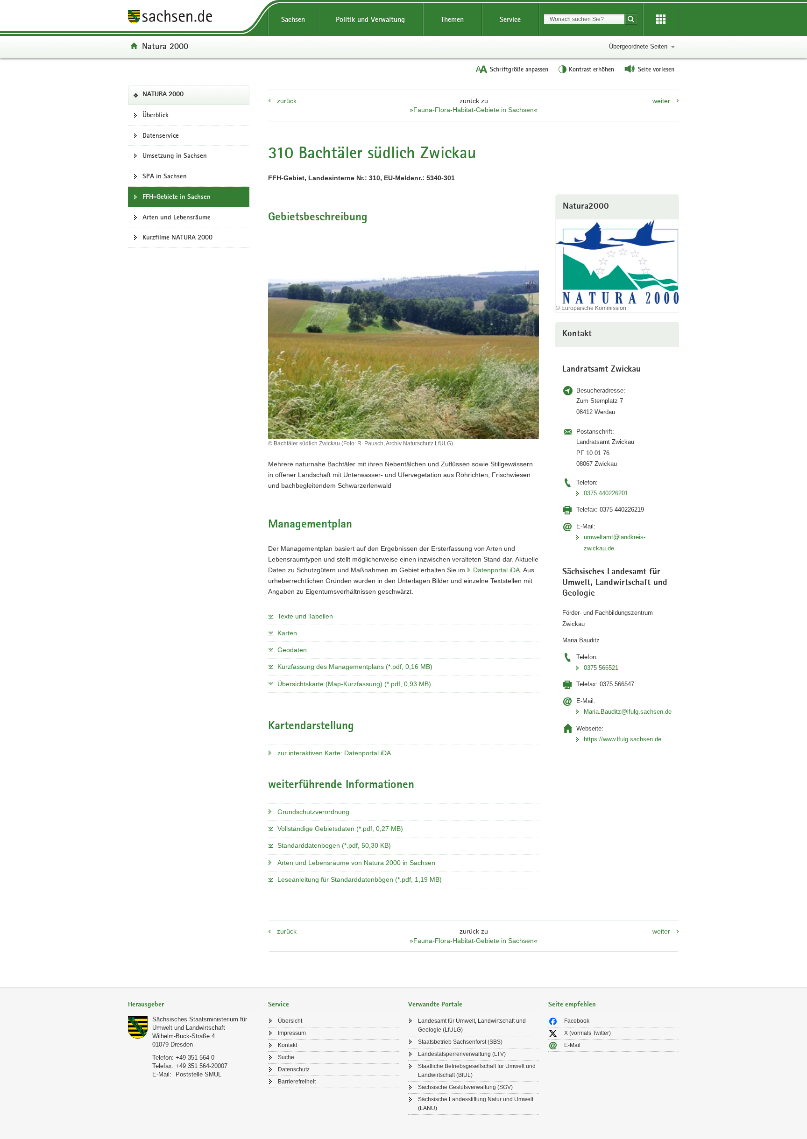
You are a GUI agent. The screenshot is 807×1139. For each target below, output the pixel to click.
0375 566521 (601, 667)
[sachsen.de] (193, 18)
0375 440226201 (606, 493)
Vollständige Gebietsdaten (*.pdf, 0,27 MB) (340, 828)
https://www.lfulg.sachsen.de (622, 739)
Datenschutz (294, 1069)
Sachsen (293, 19)
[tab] (193, 1005)
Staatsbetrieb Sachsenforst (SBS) (460, 1042)
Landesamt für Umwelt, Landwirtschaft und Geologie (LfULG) (472, 1025)
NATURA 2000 (177, 98)
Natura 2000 (165, 45)
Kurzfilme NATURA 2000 (177, 237)
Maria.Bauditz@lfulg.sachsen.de (628, 711)
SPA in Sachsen (164, 176)
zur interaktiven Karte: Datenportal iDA (334, 753)
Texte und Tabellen (305, 616)
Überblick (155, 115)
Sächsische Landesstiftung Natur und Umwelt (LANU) (475, 1103)
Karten (287, 633)
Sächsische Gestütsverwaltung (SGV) (465, 1087)
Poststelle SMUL (198, 1074)
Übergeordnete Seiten (638, 46)
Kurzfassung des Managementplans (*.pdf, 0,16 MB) (354, 666)
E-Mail (572, 1045)
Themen (452, 19)
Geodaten (292, 650)
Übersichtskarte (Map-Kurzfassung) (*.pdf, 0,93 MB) (354, 684)
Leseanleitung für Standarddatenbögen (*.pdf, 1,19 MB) (359, 879)
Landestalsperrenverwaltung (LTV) (462, 1054)
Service (510, 19)
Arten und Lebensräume (176, 217)
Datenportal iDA (496, 570)
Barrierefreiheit (297, 1081)
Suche (286, 1057)
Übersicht (290, 1021)
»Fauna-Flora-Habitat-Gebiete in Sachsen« (474, 109)
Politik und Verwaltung (370, 19)
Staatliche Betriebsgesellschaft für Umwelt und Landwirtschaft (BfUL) (477, 1070)
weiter (661, 101)
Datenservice (160, 135)
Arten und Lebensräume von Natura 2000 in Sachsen (356, 862)
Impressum (292, 1033)
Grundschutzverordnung (313, 812)
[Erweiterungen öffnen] (661, 19)
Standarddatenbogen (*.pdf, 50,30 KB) (334, 845)
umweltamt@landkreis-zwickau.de (614, 542)
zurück (287, 101)
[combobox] (584, 19)
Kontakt (287, 1045)
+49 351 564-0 (195, 1057)
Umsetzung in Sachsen (174, 155)
